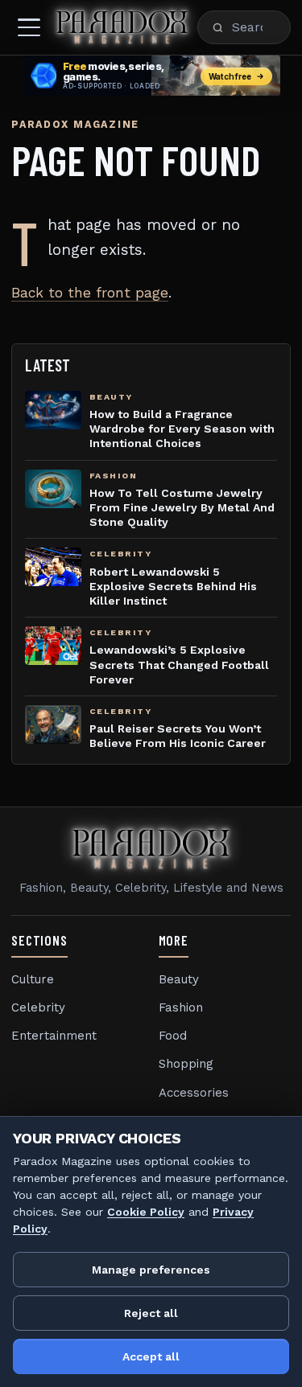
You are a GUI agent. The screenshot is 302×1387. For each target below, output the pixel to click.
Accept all (151, 1356)
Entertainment (54, 1035)
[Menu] (29, 27)
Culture (32, 979)
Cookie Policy (145, 1211)
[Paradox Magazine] (122, 27)
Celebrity (38, 1007)
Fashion (181, 1007)
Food (173, 1035)
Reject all (151, 1313)
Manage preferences (151, 1269)
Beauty (179, 979)
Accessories (194, 1092)
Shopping (186, 1064)
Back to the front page (89, 293)
